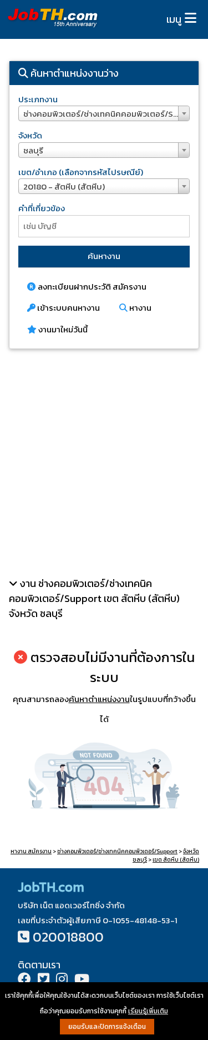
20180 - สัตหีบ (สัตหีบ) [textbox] (64, 186)
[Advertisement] (104, 463)
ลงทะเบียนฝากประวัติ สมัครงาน (91, 286)
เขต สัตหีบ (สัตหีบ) (176, 859)
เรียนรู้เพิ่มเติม (148, 1011)
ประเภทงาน (38, 99)
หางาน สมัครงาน (31, 851)
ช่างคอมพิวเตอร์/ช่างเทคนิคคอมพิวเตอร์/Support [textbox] (106, 113)
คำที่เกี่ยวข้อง (41, 208)
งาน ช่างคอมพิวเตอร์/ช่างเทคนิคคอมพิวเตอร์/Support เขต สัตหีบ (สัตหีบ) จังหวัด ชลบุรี (94, 598)
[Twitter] (43, 980)
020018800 (68, 937)
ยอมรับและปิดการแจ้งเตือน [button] (107, 1027)
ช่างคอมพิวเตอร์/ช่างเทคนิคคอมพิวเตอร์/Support (117, 851)
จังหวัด (30, 135)
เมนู (173, 19)
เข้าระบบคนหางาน (67, 307)
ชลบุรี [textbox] (33, 150)
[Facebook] (24, 980)
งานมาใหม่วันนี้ (62, 329)
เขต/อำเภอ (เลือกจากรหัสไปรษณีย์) (80, 172)
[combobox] (104, 113)
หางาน (139, 307)
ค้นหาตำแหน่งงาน (99, 699)
